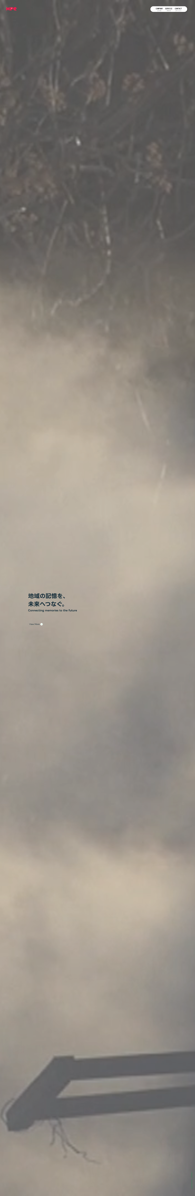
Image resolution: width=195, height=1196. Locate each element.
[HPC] (18, 8)
